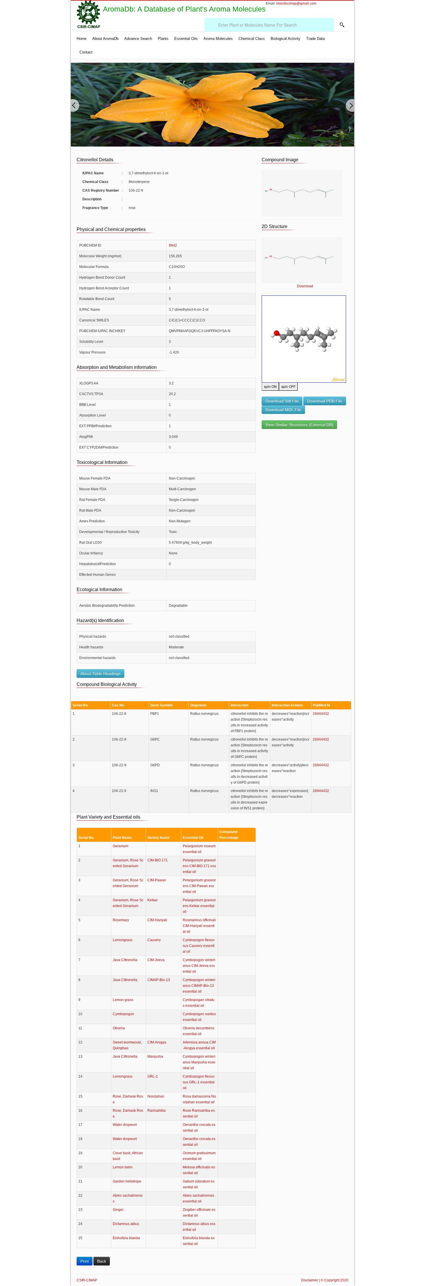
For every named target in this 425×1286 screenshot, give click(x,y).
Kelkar (152, 900)
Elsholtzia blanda (126, 1238)
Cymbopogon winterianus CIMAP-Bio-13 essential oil (199, 985)
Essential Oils (186, 38)
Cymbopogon (123, 1014)
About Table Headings (100, 673)
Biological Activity (285, 38)
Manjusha (155, 1056)
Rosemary (121, 920)
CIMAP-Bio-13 (158, 980)
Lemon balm (122, 1167)
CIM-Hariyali (157, 920)
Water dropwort (125, 1125)
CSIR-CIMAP (87, 1280)
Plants (163, 38)
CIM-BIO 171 (157, 860)
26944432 (321, 714)
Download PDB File (324, 401)
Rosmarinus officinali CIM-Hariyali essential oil (199, 926)
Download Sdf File (282, 401)
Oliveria (119, 1028)
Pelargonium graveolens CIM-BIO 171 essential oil (199, 866)
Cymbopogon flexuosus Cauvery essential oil (199, 946)
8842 (173, 245)
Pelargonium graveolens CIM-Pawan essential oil (199, 886)
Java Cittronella (125, 960)
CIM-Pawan (156, 880)
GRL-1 (152, 1076)
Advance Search (138, 38)
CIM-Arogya (156, 1042)
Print (84, 1261)
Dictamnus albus (126, 1224)
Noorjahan (155, 1096)
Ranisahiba (156, 1111)
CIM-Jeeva (156, 960)
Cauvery (154, 940)
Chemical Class (252, 38)
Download (305, 286)
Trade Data (315, 38)
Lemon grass (123, 1000)
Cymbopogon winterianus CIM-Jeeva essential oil (199, 966)
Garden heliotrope (127, 1181)
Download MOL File (283, 409)
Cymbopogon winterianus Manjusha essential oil (199, 1062)
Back (101, 1261)
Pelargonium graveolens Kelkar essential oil (199, 906)
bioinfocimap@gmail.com (296, 3)
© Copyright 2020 (334, 1280)
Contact (86, 52)
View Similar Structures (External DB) (299, 424)
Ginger (118, 1210)
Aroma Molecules (218, 38)
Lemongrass (122, 940)
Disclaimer (309, 1280)
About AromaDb (105, 38)
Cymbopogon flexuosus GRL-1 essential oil (199, 1082)
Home (81, 38)
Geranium (120, 846)
